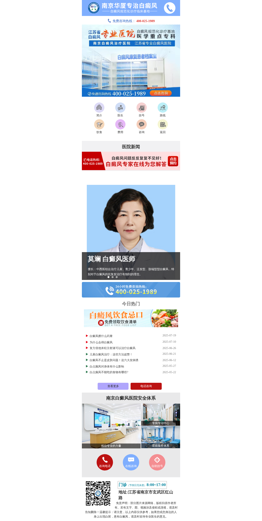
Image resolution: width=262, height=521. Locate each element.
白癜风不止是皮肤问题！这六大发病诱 (114, 360)
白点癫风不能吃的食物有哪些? (109, 372)
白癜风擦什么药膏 (101, 336)
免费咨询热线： (134, 21)
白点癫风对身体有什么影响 (107, 366)
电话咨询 (146, 386)
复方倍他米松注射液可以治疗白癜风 (113, 348)
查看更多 (113, 386)
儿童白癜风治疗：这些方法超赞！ (111, 354)
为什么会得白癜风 (101, 342)
